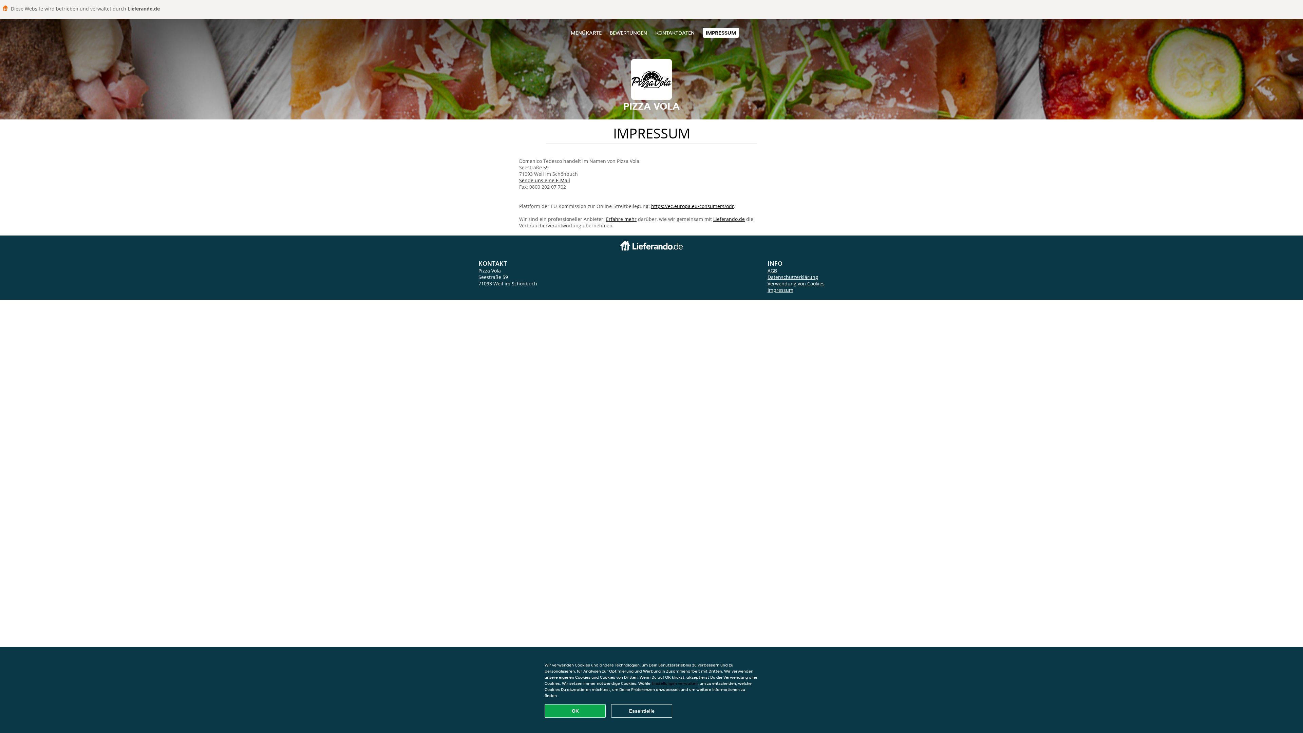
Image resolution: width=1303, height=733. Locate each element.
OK (575, 711)
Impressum (721, 32)
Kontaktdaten (675, 32)
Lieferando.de (729, 219)
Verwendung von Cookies (796, 283)
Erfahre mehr (621, 219)
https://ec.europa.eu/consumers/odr (692, 206)
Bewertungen (628, 32)
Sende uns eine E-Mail (544, 180)
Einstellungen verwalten (675, 683)
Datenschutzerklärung (793, 277)
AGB (772, 270)
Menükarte (586, 32)
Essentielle (642, 711)
